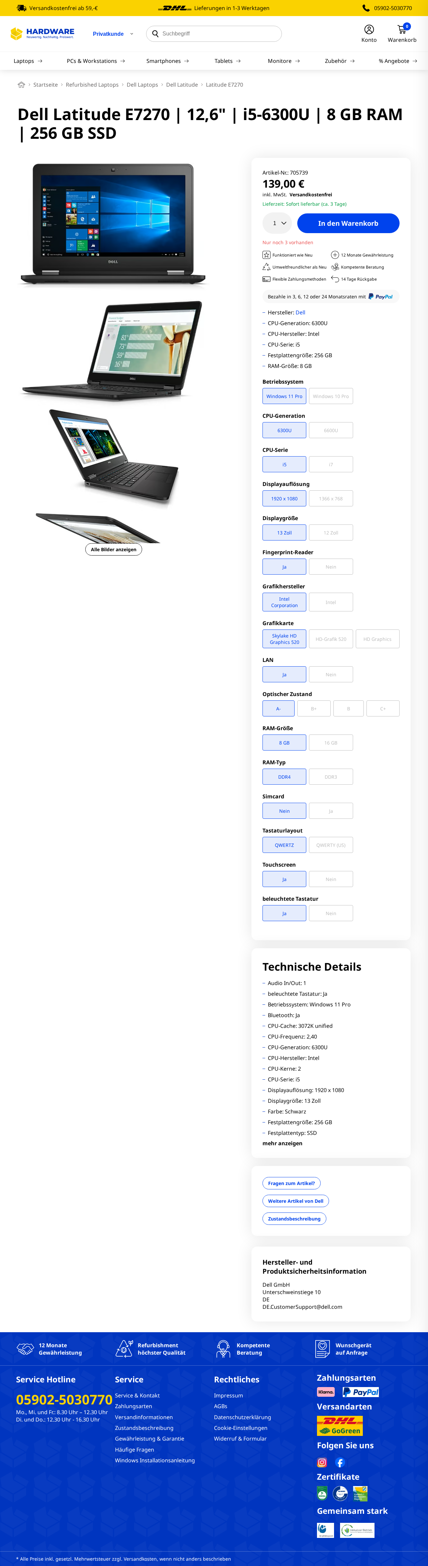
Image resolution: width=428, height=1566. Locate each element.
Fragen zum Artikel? (291, 1183)
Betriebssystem (283, 381)
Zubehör (336, 61)
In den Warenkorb (348, 223)
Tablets (224, 61)
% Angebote (394, 61)
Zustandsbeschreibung (294, 1218)
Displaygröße (280, 518)
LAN (268, 660)
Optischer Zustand (287, 694)
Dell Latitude (182, 84)
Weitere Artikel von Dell (295, 1201)
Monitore (280, 61)
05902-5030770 (393, 8)
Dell (300, 312)
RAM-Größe (277, 728)
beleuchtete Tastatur (290, 898)
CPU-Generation (283, 415)
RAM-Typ (274, 762)
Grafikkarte (278, 623)
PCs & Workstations (92, 61)
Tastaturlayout (282, 830)
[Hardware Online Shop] (42, 33)
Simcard (273, 796)
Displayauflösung (286, 484)
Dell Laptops (142, 84)
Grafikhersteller (283, 586)
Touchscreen (279, 864)
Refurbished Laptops (92, 84)
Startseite (45, 84)
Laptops (24, 61)
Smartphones (163, 61)
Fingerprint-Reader (287, 552)
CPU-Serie (275, 450)
